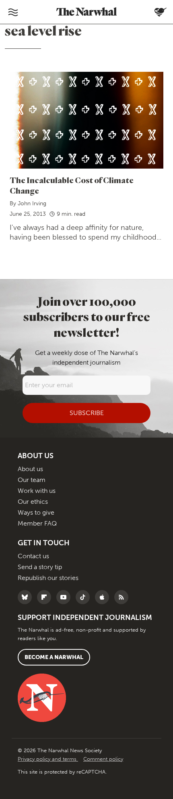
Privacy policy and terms (48, 759)
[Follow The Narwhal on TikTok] (85, 597)
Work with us (37, 490)
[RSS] (123, 597)
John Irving (32, 203)
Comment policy (103, 759)
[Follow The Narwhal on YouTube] (65, 597)
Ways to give (36, 512)
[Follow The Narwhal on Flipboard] (46, 597)
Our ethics (33, 501)
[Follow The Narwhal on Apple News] (104, 597)
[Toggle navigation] (12, 12)
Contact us (33, 556)
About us (30, 469)
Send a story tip (40, 567)
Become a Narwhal (54, 657)
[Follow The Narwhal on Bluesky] (27, 597)
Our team (31, 480)
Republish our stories (48, 578)
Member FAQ (37, 523)
